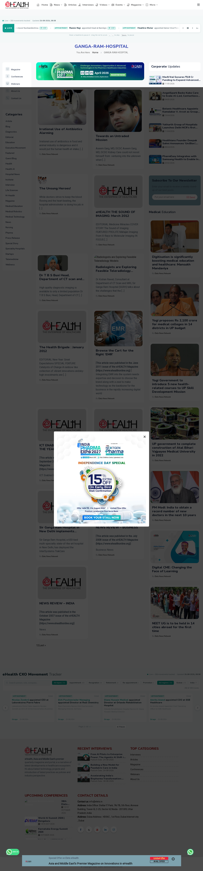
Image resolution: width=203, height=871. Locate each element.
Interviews (88, 4)
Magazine (136, 4)
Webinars (15, 84)
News (57, 4)
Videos (103, 4)
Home (45, 4)
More (152, 4)
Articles (72, 4)
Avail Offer (159, 861)
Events (119, 4)
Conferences (17, 76)
